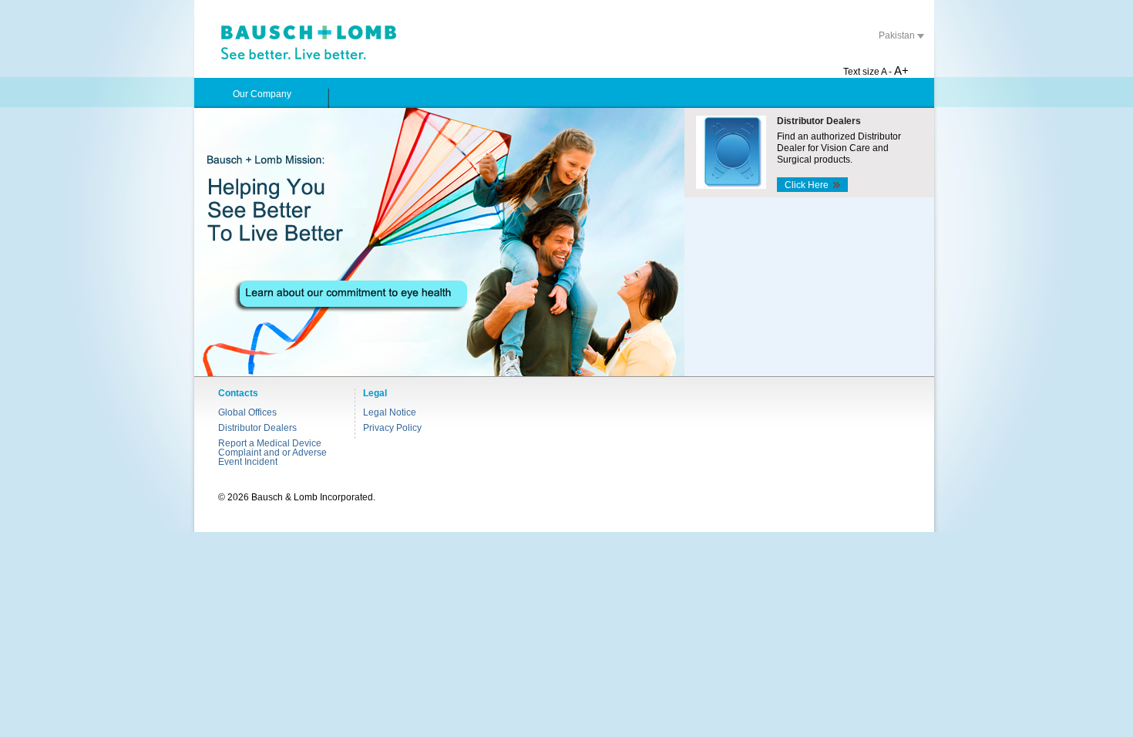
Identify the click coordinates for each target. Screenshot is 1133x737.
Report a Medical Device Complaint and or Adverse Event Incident (272, 452)
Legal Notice (389, 412)
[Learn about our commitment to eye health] (439, 242)
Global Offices (247, 412)
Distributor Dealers (257, 427)
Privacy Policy (392, 427)
